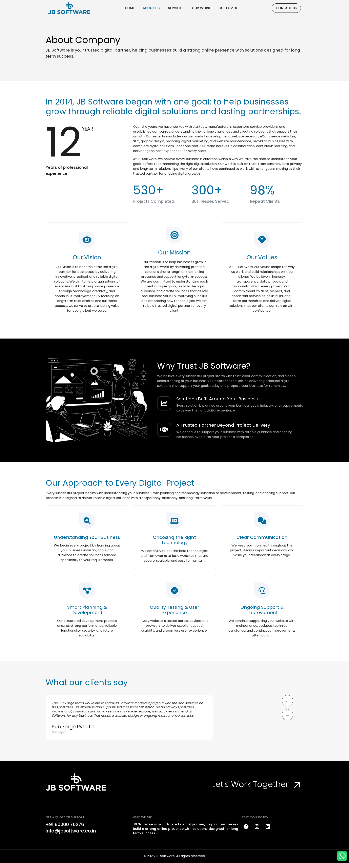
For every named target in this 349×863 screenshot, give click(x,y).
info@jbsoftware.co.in (71, 831)
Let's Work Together (251, 784)
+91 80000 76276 (65, 824)
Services (176, 8)
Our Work (201, 8)
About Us (151, 8)
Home (130, 8)
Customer (228, 8)
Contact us (286, 8)
